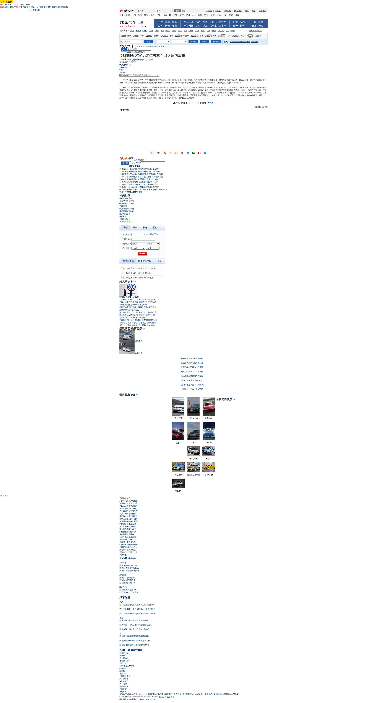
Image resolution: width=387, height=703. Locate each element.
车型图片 (123, 674)
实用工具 (124, 650)
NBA (146, 15)
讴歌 (136, 605)
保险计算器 (123, 681)
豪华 (201, 36)
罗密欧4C (208, 418)
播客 (45, 7)
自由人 (128, 592)
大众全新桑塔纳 (193, 475)
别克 (121, 568)
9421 (135, 590)
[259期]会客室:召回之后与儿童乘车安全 (142, 184)
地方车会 (123, 575)
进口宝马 (123, 613)
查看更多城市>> (255, 31)
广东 (121, 580)
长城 (121, 645)
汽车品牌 (124, 597)
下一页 (210, 103)
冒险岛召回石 (124, 219)
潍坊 (180, 31)
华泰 (129, 636)
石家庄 (138, 31)
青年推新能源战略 (126, 534)
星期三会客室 (124, 307)
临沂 (174, 31)
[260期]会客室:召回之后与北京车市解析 (142, 182)
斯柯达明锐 (193, 459)
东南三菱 (123, 620)
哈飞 (140, 641)
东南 (143, 645)
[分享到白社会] (176, 153)
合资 (121, 618)
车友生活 (123, 587)
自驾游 (122, 590)
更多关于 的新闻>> (132, 192)
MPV (215, 36)
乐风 (137, 568)
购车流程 (123, 684)
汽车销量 (123, 320)
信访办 (122, 325)
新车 (160, 22)
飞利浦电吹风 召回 (126, 222)
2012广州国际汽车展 (127, 527)
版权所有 (170, 697)
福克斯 (132, 568)
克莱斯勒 (206, 83)
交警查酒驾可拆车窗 (127, 539)
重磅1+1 (122, 310)
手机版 (218, 11)
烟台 (168, 31)
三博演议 (142, 323)
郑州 (203, 31)
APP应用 (227, 11)
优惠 (198, 25)
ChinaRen (7, 4)
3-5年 (140, 278)
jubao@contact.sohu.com (148, 699)
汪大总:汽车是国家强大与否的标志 (142, 302)
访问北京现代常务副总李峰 (136, 305)
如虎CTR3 (209, 475)
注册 (183, 11)
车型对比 (189, 25)
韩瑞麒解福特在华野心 (128, 521)
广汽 (147, 645)
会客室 (128, 323)
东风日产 (146, 620)
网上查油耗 (123, 658)
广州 (129, 583)
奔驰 (131, 571)
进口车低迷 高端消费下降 (191, 380)
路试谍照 (138, 341)
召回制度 (123, 216)
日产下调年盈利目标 (127, 514)
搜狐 (2, 4)
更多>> (161, 261)
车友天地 (134, 592)
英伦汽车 (127, 641)
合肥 (233, 31)
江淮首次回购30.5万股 (128, 503)
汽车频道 (140, 46)
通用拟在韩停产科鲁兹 (128, 516)
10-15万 (146, 268)
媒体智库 (141, 52)
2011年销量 (152, 320)
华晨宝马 (131, 620)
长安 (140, 315)
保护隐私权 (187, 694)
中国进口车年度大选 (127, 524)
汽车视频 (142, 325)
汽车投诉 (123, 656)
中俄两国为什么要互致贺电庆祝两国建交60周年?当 (147, 190)
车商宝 (209, 11)
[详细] (153, 299)
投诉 (242, 25)
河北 (133, 580)
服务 (254, 25)
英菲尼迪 (142, 605)
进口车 (222, 22)
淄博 (185, 31)
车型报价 (123, 671)
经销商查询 (123, 686)
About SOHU (198, 694)
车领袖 (122, 305)
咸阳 (121, 578)
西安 (208, 31)
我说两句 (64, 7)
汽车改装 (123, 689)
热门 (121, 602)
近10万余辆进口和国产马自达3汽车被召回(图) (145, 174)
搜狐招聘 (151, 694)
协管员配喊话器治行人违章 (192, 367)
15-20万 (153, 268)
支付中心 (142, 694)
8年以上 (150, 278)
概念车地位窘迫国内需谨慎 (192, 376)
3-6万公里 (149, 273)
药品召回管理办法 (126, 211)
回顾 (247, 11)
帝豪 (121, 641)
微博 (261, 22)
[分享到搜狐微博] (165, 153)
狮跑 (127, 565)
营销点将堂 (151, 325)
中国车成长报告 (132, 310)
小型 (142, 36)
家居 (33, 7)
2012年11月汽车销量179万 (137, 320)
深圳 (133, 583)
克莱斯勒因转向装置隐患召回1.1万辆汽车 (143, 179)
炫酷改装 (138, 353)
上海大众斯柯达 (137, 609)
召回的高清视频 (125, 198)
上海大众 (131, 629)
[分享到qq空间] (170, 153)
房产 (28, 7)
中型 (171, 36)
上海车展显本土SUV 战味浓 (192, 385)
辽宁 (121, 583)
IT (21, 7)
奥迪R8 (208, 459)
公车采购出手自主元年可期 (192, 389)
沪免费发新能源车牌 (127, 532)
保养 (235, 25)
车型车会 (123, 563)
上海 (125, 583)
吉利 (125, 636)
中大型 (186, 36)
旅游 (219, 15)
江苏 (129, 580)
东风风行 (146, 641)
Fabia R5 (208, 443)
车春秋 (135, 323)
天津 (132, 31)
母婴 (200, 15)
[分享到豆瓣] (193, 153)
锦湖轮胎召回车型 (126, 203)
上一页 (176, 103)
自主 (121, 634)
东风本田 (123, 625)
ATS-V (193, 443)
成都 (125, 580)
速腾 (121, 571)
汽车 (24, 7)
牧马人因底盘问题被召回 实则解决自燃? (143, 187)
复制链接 (123, 67)
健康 (212, 15)
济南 (157, 31)
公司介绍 (208, 694)
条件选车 (123, 668)
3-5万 (135, 268)
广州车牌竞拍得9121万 (128, 511)
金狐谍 (135, 325)
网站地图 (238, 11)
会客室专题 (159, 46)
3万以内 (129, 268)
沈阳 (191, 31)
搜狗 (28, 4)
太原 (151, 31)
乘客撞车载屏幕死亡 (127, 550)
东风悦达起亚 (125, 609)
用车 (235, 22)
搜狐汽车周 (234, 42)
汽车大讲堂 (123, 302)
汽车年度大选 (244, 42)
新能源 (258, 36)
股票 (165, 15)
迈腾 (131, 565)
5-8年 (144, 278)
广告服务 (160, 694)
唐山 (145, 31)
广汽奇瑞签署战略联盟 (128, 501)
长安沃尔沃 (141, 613)
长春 (214, 31)
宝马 (135, 565)
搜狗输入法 (132, 694)
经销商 (213, 22)
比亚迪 (145, 315)
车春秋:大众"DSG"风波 (129, 297)
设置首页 (123, 694)
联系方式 (177, 694)
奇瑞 (121, 636)
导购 (167, 22)
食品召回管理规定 (126, 209)
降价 (167, 25)
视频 (41, 7)
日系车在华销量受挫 (127, 537)
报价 (198, 22)
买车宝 (213, 25)
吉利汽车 (152, 315)
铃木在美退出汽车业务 (128, 519)
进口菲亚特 (131, 613)
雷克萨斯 (150, 605)
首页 (121, 15)
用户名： (141, 11)
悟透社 (128, 325)
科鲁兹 (126, 568)
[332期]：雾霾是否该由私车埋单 (143, 307)
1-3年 (135, 278)
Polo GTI (178, 418)
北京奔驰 (123, 629)
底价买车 (123, 692)
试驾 (174, 22)
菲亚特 (126, 571)
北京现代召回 (124, 214)
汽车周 (134, 52)
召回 (174, 80)
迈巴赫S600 (193, 418)
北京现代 (147, 625)
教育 (206, 15)
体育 (6, 7)
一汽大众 (138, 629)
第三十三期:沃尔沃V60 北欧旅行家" (143, 312)
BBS (58, 7)
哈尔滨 (221, 31)
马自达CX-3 (178, 443)
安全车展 (254, 42)
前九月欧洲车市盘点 (127, 529)
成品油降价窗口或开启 (128, 508)
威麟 (147, 636)
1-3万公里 (140, 273)
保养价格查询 (124, 661)
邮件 (50, 7)
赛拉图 (136, 571)
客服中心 (168, 694)
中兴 (133, 645)
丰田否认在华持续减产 (128, 506)
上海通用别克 (149, 609)
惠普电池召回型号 (126, 201)
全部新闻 (226, 694)
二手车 (222, 25)
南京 (227, 31)
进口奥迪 (131, 605)
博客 (54, 7)
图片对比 (130, 666)
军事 (134, 15)
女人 (37, 7)
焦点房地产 (21, 4)
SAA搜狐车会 (127, 558)
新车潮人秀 (123, 312)
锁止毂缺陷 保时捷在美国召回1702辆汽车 (143, 172)
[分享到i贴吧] (199, 153)
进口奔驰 (123, 605)
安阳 (129, 578)
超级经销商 (123, 318)
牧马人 (213, 83)
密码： (159, 11)
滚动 (253, 11)
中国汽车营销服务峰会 (128, 545)
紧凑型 (156, 36)
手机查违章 (123, 653)
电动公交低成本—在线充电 (192, 372)
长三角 (122, 592)
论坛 (254, 22)
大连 (197, 31)
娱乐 (12, 7)
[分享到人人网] (188, 153)
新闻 (128, 15)
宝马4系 (178, 491)
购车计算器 (123, 679)
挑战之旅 (129, 590)
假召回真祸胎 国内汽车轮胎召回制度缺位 (143, 169)
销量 (174, 25)
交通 (232, 93)
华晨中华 (134, 641)
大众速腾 (178, 475)
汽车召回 (123, 206)
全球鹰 (134, 636)
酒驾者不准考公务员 (127, 542)
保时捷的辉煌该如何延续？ (140, 318)
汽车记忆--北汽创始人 (128, 547)
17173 (14, 4)
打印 (121, 70)
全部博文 (234, 694)
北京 (125, 578)
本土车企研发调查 (126, 315)
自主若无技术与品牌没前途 (192, 363)
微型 (129, 36)
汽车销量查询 (124, 676)
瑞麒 (143, 636)
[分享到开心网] (182, 153)
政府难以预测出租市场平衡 (192, 358)
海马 (139, 636)
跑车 (242, 36)
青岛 (162, 31)
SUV (228, 36)
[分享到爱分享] (205, 153)
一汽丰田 (146, 629)
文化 (225, 15)
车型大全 (189, 22)
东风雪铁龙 (150, 613)
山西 (133, 578)
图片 (205, 22)
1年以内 (129, 278)
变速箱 (213, 90)
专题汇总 (149, 46)
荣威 (125, 645)
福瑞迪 (122, 565)
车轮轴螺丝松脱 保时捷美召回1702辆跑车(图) (145, 177)
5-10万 (140, 268)
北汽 (136, 315)
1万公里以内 (131, 273)
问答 (242, 22)
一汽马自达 (131, 625)
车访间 (122, 323)
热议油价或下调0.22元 (128, 552)
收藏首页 (262, 11)
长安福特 (138, 620)
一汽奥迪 (140, 625)
